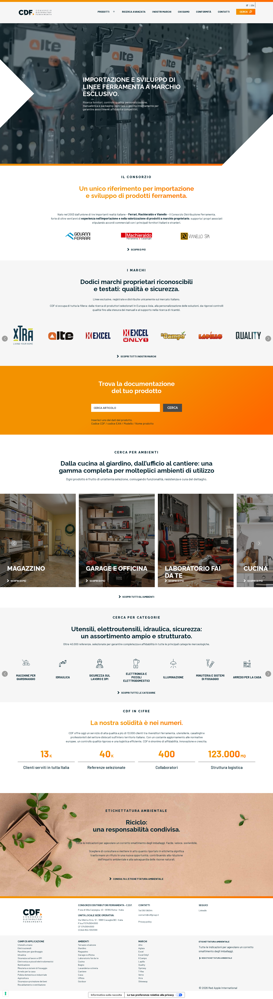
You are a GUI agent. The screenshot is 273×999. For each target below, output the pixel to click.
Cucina (81, 961)
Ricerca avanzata (134, 11)
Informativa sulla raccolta (106, 994)
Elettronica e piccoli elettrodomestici (35, 961)
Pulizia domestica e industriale (32, 974)
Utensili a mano (25, 945)
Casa (80, 974)
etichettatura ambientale (214, 941)
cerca (244, 11)
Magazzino (83, 951)
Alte (140, 945)
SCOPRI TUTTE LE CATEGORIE (138, 692)
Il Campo (142, 958)
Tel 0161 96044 (145, 910)
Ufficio (81, 978)
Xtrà (140, 978)
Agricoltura (23, 978)
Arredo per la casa (26, 971)
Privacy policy (145, 921)
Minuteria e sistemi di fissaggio (32, 968)
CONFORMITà (203, 11)
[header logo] (35, 12)
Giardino (82, 948)
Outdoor (82, 981)
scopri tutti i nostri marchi (138, 356)
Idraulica (22, 954)
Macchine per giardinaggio (30, 951)
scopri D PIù (138, 249)
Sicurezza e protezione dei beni (32, 981)
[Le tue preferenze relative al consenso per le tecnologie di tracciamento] (6, 993)
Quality (141, 964)
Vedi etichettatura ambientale (216, 958)
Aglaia (141, 948)
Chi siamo (183, 11)
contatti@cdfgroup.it (148, 914)
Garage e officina (86, 954)
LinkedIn (203, 910)
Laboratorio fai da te (88, 958)
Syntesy (142, 968)
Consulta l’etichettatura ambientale (138, 878)
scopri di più (18, 580)
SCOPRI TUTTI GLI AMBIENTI (138, 596)
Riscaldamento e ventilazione (32, 984)
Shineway (142, 981)
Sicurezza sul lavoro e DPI (30, 958)
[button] (268, 339)
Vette (141, 974)
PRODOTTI (103, 11)
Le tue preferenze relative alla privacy (150, 994)
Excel (140, 951)
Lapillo (141, 961)
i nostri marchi (161, 11)
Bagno (81, 964)
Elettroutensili (24, 948)
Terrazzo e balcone (87, 945)
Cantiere (82, 971)
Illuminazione (24, 964)
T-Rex (141, 971)
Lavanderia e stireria (88, 968)
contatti (224, 11)
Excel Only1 (143, 954)
